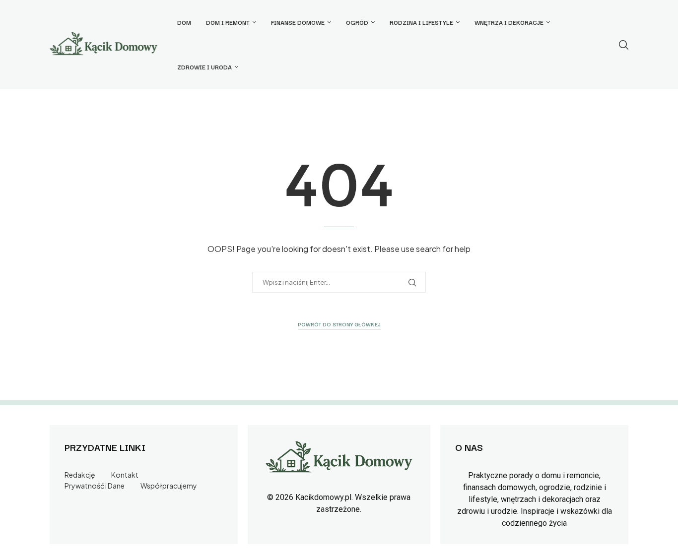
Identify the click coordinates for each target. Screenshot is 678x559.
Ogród (357, 22)
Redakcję (80, 474)
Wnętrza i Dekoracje (509, 22)
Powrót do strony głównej (339, 324)
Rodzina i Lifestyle (421, 22)
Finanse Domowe (298, 22)
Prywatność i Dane (95, 485)
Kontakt (124, 474)
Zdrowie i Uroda (204, 66)
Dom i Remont (228, 22)
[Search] (623, 45)
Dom (184, 22)
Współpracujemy (168, 485)
